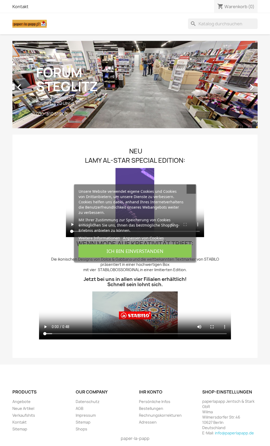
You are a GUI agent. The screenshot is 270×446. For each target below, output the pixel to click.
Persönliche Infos (154, 401)
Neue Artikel (23, 408)
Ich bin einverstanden (135, 251)
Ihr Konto (150, 392)
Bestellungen (151, 408)
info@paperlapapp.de (234, 432)
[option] (135, 84)
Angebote (21, 401)
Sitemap (19, 428)
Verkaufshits (23, 415)
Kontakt (20, 6)
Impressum (86, 415)
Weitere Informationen (99, 237)
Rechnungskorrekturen (160, 415)
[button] (30, 84)
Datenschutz (87, 401)
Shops (81, 428)
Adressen (148, 422)
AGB (79, 408)
